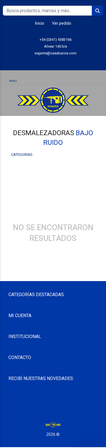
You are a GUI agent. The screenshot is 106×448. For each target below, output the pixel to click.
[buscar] (88, 77)
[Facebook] (65, 62)
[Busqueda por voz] (32, 78)
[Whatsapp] (40, 62)
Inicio (39, 23)
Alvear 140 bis (55, 46)
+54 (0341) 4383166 (56, 39)
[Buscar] (52, 77)
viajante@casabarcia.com (55, 53)
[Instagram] (53, 62)
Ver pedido (61, 23)
